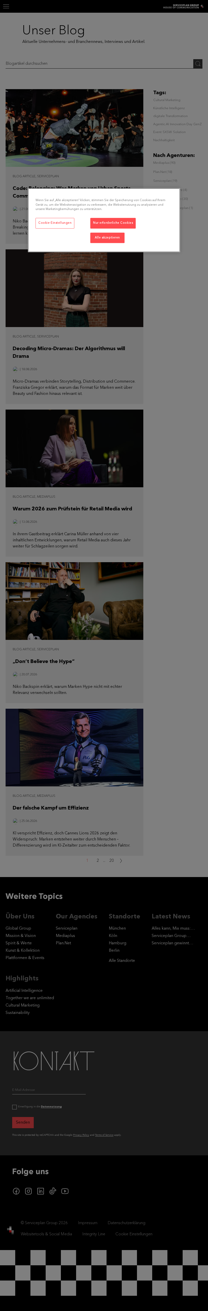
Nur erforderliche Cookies (113, 222)
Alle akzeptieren (107, 237)
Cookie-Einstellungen (55, 222)
